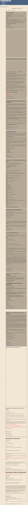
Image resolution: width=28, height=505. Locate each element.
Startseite (3, 2)
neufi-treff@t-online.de (13, 497)
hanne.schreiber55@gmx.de (12, 98)
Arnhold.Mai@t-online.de (9, 339)
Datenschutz (3, 3)
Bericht (7, 500)
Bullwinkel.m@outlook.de (9, 435)
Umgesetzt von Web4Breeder (10, 503)
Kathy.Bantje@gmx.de (12, 300)
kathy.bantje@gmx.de (11, 152)
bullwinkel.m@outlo (8, 306)
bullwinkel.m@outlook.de (11, 157)
